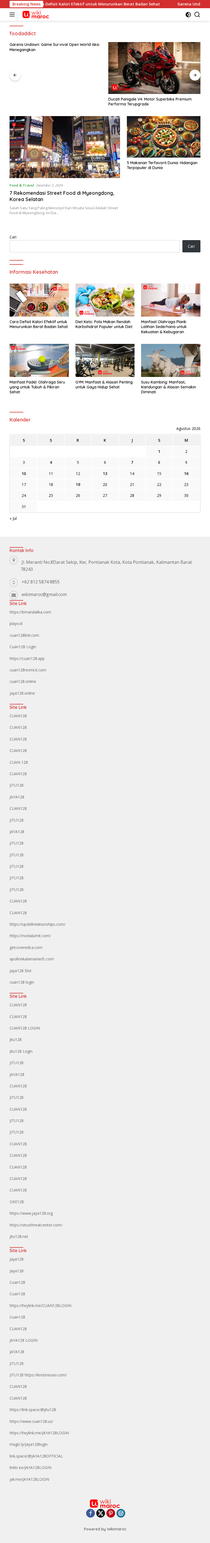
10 (24, 473)
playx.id (16, 623)
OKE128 (17, 1201)
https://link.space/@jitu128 (33, 1409)
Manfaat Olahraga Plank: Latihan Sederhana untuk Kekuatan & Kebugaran (164, 326)
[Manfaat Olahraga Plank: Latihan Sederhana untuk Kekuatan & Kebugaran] (170, 300)
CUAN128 (18, 715)
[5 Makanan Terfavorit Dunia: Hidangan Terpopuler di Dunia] (163, 136)
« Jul (13, 518)
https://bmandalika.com (30, 612)
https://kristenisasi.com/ (46, 1374)
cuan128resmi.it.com (28, 669)
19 (78, 484)
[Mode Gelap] (188, 14)
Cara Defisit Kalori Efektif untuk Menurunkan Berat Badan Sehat (78, 4)
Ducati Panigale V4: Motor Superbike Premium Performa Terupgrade (150, 102)
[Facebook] (90, 1513)
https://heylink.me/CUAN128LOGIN (40, 1305)
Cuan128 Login (23, 646)
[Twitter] (100, 1513)
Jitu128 (16, 1039)
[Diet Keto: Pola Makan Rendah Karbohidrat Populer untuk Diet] (105, 300)
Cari (13, 237)
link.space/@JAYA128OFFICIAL (36, 1456)
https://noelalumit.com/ (30, 935)
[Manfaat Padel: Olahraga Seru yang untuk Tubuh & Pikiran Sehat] (39, 360)
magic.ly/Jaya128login (29, 1444)
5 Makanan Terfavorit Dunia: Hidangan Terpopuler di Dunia (162, 165)
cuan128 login (22, 982)
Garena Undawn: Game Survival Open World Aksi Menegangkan (54, 47)
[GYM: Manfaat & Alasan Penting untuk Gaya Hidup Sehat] (105, 360)
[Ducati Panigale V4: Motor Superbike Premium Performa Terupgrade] (154, 68)
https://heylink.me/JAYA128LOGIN (39, 1432)
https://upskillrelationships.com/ (37, 924)
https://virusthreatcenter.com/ (36, 1225)
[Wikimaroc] (34, 14)
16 (186, 473)
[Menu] (13, 14)
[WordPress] (120, 1513)
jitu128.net (19, 1236)
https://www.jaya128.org (31, 1213)
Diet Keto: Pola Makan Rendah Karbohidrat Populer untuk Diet (103, 324)
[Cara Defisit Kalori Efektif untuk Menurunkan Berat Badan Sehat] (39, 300)
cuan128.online (23, 681)
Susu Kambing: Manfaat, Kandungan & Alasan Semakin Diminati (168, 387)
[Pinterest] (110, 1513)
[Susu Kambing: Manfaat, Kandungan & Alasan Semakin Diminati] (170, 360)
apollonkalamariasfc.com (32, 958)
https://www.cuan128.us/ (31, 1421)
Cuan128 (17, 1282)
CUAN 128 (19, 762)
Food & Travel (22, 185)
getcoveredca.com (26, 947)
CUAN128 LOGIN (25, 1028)
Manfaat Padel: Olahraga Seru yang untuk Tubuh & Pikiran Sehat (37, 387)
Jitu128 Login (21, 1051)
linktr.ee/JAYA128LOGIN (30, 1467)
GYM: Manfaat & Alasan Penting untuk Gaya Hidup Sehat (104, 385)
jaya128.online (22, 693)
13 (105, 473)
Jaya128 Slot (20, 970)
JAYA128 (17, 796)
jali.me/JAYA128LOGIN (29, 1479)
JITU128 (17, 785)
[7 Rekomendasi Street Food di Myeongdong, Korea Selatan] (65, 147)
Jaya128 (17, 1259)
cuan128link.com (24, 635)
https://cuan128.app (27, 658)
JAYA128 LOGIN (23, 1340)
